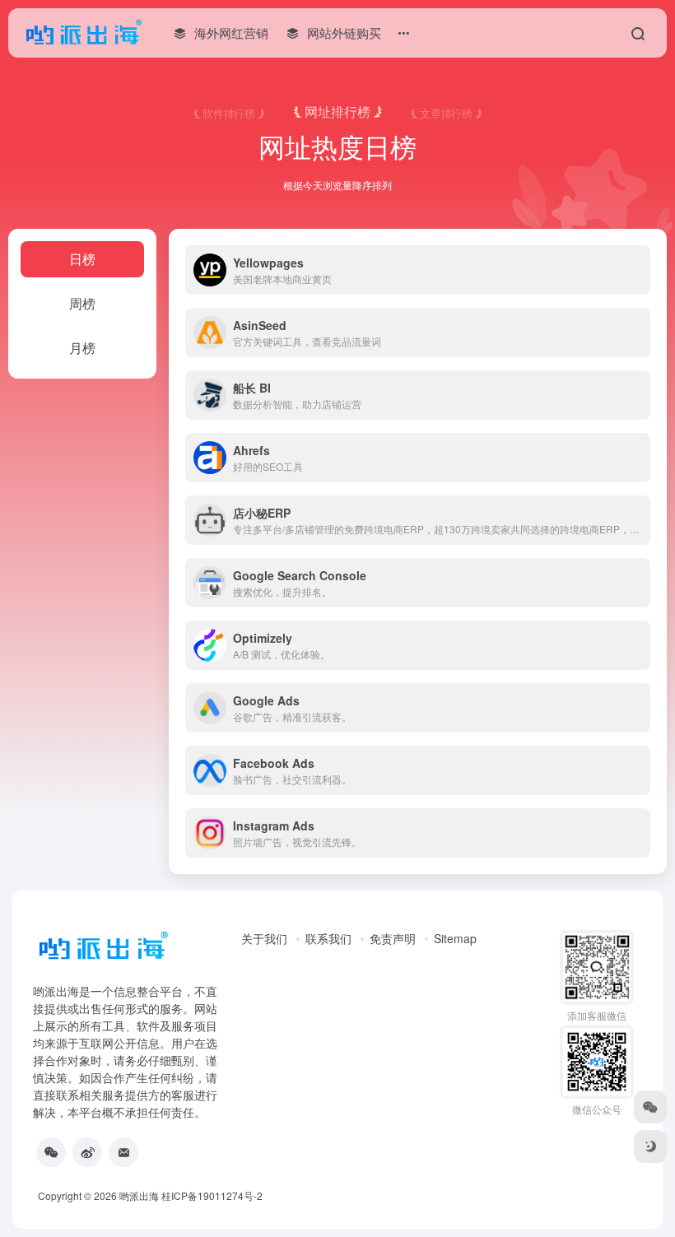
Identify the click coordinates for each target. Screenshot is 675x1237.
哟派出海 (139, 1195)
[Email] (123, 1152)
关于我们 (264, 938)
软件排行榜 (228, 112)
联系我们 (328, 938)
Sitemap (455, 938)
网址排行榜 (337, 111)
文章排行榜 (446, 112)
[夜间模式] (650, 1146)
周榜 (82, 303)
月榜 (82, 347)
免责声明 (393, 938)
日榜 (82, 258)
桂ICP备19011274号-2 (212, 1195)
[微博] (87, 1152)
